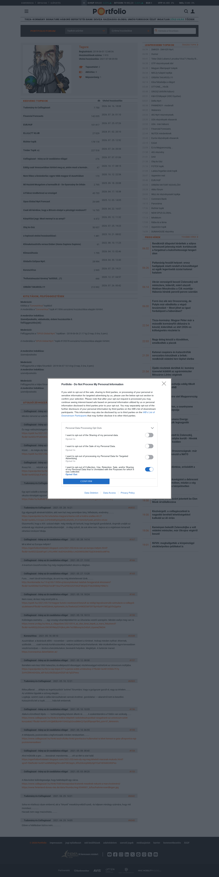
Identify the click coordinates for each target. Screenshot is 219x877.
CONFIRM (86, 481)
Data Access (109, 492)
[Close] (165, 385)
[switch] (149, 435)
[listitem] (109, 428)
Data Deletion (91, 492)
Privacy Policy (128, 492)
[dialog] (109, 438)
